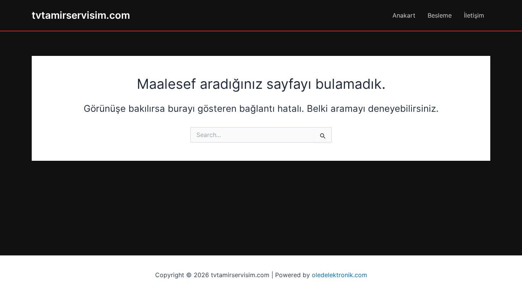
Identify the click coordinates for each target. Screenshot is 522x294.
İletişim (474, 15)
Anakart (403, 15)
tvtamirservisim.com (81, 15)
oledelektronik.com (339, 275)
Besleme (440, 15)
